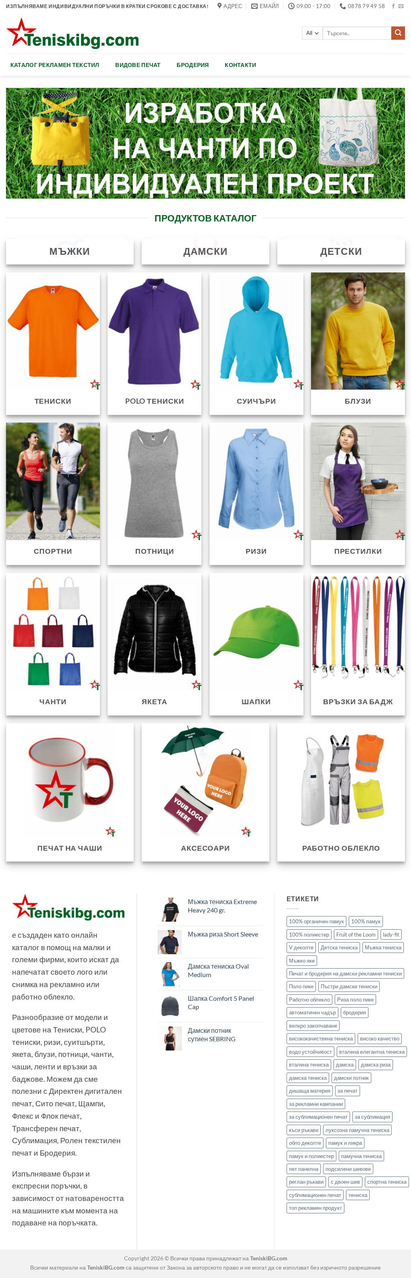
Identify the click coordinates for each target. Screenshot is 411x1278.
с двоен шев (345, 1181)
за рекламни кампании (316, 1104)
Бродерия (193, 64)
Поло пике (301, 986)
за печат (348, 1090)
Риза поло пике (355, 999)
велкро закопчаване (313, 1025)
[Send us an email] (401, 6)
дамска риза (376, 1064)
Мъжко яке (302, 960)
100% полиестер (309, 934)
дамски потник (351, 1078)
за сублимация (372, 1116)
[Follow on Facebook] (393, 6)
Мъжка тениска (383, 947)
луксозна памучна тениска (357, 1130)
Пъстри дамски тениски (349, 986)
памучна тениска (361, 1156)
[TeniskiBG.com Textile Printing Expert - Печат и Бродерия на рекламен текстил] (72, 33)
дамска (345, 1064)
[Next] (387, 143)
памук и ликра (345, 1143)
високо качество (379, 1038)
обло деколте (305, 1143)
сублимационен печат (315, 1195)
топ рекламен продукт (315, 1208)
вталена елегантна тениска (372, 1051)
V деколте (301, 947)
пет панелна (303, 1169)
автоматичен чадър (312, 1012)
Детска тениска (339, 947)
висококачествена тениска (321, 1038)
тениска (357, 1195)
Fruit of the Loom (356, 934)
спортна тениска (387, 1181)
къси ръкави (303, 1130)
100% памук (365, 921)
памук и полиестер (311, 1156)
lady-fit (391, 934)
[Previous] (24, 143)
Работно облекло (309, 999)
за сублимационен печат (318, 1116)
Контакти (240, 64)
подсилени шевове (348, 1169)
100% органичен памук (316, 921)
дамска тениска (308, 1078)
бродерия (354, 1012)
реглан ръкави (306, 1181)
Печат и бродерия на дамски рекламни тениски (345, 973)
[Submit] (398, 33)
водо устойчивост (310, 1051)
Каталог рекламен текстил (55, 64)
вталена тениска (309, 1064)
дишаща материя (309, 1090)
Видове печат (138, 64)
